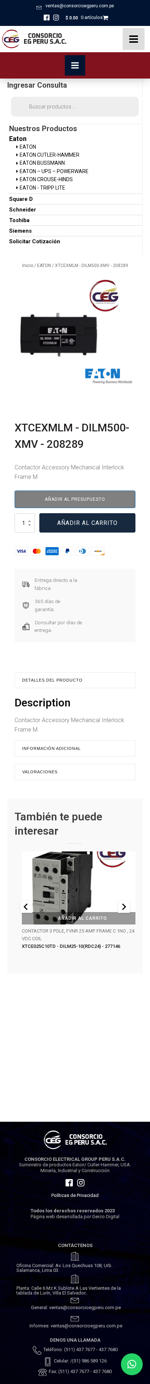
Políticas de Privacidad (75, 1195)
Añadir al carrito (87, 522)
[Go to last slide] (26, 907)
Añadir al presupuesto (75, 499)
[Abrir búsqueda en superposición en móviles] (74, 106)
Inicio (27, 265)
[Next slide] (124, 907)
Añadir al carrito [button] (82, 917)
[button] (132, 1364)
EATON (44, 265)
